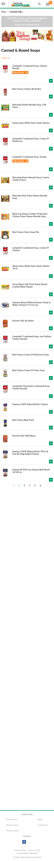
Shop (3, 12)
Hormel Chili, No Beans (23, 321)
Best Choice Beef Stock (23, 420)
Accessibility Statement (27, 853)
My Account (11, 819)
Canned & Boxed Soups (21, 12)
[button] (27, 35)
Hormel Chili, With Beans (24, 436)
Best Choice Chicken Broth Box (26, 89)
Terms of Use (34, 850)
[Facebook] (24, 843)
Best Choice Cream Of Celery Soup (28, 370)
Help (40, 819)
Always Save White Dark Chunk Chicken (30, 123)
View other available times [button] (27, 24)
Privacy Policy (12, 831)
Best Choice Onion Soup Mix (25, 232)
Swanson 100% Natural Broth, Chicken (30, 404)
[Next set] (40, 485)
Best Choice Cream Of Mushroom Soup (30, 355)
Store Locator (12, 825)
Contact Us (43, 825)
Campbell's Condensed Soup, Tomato (29, 157)
